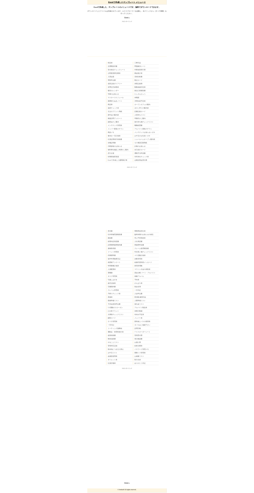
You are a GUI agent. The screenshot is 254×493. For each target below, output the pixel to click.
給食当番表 (138, 346)
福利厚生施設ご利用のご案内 (118, 150)
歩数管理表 (138, 259)
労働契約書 (112, 286)
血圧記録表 (112, 283)
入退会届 (111, 77)
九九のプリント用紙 (115, 111)
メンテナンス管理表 (115, 125)
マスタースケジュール (116, 97)
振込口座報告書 (140, 90)
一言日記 (111, 325)
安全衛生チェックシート (116, 70)
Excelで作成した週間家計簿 (117, 160)
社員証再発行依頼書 (115, 139)
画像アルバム (139, 276)
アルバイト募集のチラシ (143, 129)
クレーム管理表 (113, 290)
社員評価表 (112, 363)
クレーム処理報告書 (141, 248)
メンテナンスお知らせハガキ (144, 132)
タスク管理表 (112, 276)
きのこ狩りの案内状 (141, 108)
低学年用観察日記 (114, 259)
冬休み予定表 (139, 314)
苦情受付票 (138, 335)
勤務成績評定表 (140, 87)
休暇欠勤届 (138, 311)
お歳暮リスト (139, 356)
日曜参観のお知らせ (115, 146)
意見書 (110, 231)
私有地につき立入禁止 (116, 349)
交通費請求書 (112, 66)
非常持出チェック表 (141, 157)
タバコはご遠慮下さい (142, 325)
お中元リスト (112, 353)
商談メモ (111, 132)
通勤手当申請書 (140, 153)
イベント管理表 (113, 252)
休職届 (136, 97)
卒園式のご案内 (140, 118)
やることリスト (113, 342)
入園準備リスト (140, 300)
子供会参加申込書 (114, 304)
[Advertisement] (127, 38)
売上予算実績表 (140, 238)
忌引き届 (111, 153)
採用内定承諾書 (113, 241)
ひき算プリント (113, 311)
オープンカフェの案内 (142, 104)
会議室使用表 (112, 356)
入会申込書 (138, 293)
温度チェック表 (113, 108)
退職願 (110, 273)
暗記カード (138, 80)
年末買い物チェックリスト (143, 252)
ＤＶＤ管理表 (112, 321)
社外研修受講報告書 (115, 234)
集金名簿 (137, 286)
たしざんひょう (140, 94)
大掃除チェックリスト (116, 314)
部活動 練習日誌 (140, 297)
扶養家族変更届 (113, 157)
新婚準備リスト (113, 300)
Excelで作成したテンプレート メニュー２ (127, 2)
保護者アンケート (114, 262)
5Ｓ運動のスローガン (115, 307)
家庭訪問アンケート (115, 118)
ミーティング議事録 (115, 328)
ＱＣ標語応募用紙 (140, 143)
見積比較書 (138, 77)
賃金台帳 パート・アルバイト (144, 273)
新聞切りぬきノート (115, 101)
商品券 (110, 104)
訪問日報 (137, 328)
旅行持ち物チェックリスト (143, 122)
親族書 (110, 238)
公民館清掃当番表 (114, 73)
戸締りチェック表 (114, 293)
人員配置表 (112, 269)
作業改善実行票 (140, 70)
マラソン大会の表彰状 (142, 269)
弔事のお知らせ (113, 94)
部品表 (110, 63)
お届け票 (137, 342)
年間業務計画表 (113, 266)
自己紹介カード (140, 150)
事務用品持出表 (140, 231)
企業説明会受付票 (140, 160)
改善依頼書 (112, 335)
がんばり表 (138, 283)
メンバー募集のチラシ (116, 129)
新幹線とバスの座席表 (142, 321)
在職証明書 (112, 143)
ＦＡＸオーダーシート (142, 332)
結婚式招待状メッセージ (143, 262)
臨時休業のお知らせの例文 (143, 234)
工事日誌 (137, 63)
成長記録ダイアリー (115, 83)
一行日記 (137, 290)
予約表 (136, 280)
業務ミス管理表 (140, 353)
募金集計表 (138, 73)
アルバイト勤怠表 (140, 307)
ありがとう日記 (140, 363)
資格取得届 (112, 248)
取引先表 (137, 360)
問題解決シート (140, 66)
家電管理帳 (138, 266)
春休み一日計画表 (114, 136)
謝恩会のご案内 (113, 122)
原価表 (110, 297)
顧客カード (112, 318)
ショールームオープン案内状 (144, 139)
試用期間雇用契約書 (115, 245)
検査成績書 (112, 339)
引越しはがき (112, 280)
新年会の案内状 (113, 115)
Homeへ (127, 17)
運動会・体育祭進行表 (116, 332)
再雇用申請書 (139, 245)
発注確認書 (138, 339)
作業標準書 (112, 255)
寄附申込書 (112, 80)
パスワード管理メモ (141, 349)
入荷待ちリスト (140, 115)
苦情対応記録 (112, 346)
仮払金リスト (139, 304)
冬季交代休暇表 (113, 87)
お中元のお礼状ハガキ (142, 136)
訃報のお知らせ (140, 146)
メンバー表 (138, 318)
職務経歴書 (138, 125)
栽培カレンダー (113, 90)
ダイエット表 (112, 360)
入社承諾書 (138, 241)
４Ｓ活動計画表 (140, 255)
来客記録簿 (138, 83)
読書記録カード (140, 111)
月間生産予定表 (140, 101)
